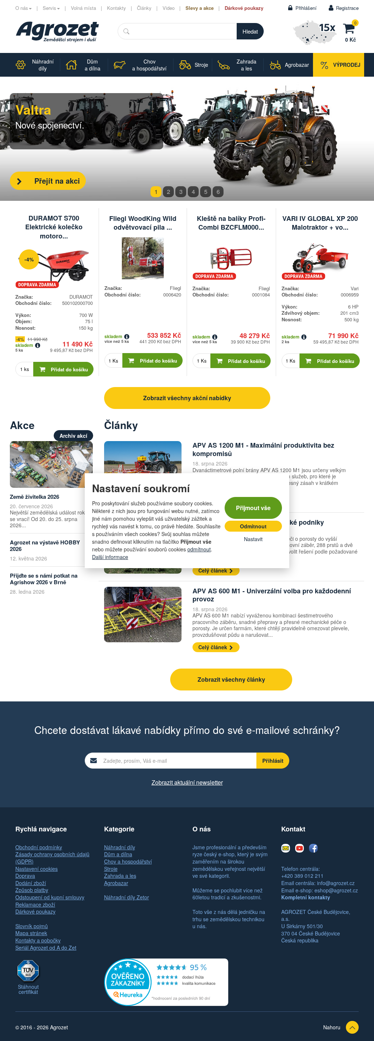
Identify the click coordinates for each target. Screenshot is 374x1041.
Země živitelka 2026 (34, 497)
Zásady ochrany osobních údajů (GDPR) (52, 857)
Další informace (110, 556)
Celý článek (213, 570)
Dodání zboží (30, 883)
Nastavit (253, 539)
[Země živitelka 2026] (51, 464)
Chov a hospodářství (128, 861)
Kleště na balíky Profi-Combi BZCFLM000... (231, 223)
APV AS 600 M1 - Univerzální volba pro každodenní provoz (271, 595)
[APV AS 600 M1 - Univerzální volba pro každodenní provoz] (143, 615)
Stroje (111, 868)
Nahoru (331, 1027)
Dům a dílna (118, 854)
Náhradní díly (119, 847)
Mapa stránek (31, 933)
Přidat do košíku (69, 369)
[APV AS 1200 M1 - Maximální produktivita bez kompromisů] (143, 469)
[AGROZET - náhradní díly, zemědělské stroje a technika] (57, 32)
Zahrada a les (120, 875)
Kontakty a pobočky (38, 940)
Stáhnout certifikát (28, 989)
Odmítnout (253, 526)
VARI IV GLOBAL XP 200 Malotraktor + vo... (320, 223)
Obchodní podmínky (38, 847)
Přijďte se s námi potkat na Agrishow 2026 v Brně (43, 578)
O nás (21, 7)
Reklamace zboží (35, 904)
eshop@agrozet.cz (336, 890)
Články (144, 7)
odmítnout (199, 549)
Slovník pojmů (31, 926)
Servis (49, 7)
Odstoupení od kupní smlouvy (49, 897)
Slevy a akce (200, 7)
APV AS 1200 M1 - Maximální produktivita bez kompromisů (263, 449)
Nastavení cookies (36, 868)
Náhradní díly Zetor (126, 897)
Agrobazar (116, 883)
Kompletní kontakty (305, 897)
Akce (22, 424)
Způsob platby (31, 889)
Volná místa (83, 7)
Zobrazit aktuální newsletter (187, 782)
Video (169, 7)
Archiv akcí (73, 435)
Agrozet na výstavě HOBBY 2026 (45, 545)
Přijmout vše (253, 508)
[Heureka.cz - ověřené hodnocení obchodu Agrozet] (166, 981)
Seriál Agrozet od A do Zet (45, 947)
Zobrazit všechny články (231, 679)
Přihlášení (306, 7)
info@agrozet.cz (336, 883)
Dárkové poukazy (244, 7)
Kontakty (116, 7)
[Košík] (350, 27)
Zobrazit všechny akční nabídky (187, 398)
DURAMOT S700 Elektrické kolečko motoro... (54, 227)
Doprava (25, 875)
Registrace (347, 7)
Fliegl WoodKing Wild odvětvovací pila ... (142, 223)
